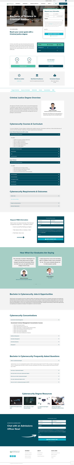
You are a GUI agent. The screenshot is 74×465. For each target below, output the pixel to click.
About (49, 3)
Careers (40, 90)
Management (13, 344)
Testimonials (34, 90)
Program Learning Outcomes (16, 203)
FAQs (53, 90)
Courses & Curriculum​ (25, 90)
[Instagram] (15, 456)
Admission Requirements (15, 206)
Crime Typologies (14, 174)
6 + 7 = (46, 29)
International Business (14, 341)
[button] (35, 134)
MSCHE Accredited (19, 79)
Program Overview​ (15, 90)
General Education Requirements (16, 134)
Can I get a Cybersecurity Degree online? (18, 379)
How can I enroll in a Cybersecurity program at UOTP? (20, 382)
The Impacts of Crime (14, 179)
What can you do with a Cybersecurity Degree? (19, 376)
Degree (46, 18)
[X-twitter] (10, 456)
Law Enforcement (14, 156)
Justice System (13, 151)
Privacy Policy (54, 430)
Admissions (25, 3)
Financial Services (34, 3)
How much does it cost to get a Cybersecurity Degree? (20, 373)
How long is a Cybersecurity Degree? (17, 370)
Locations (43, 3)
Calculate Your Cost (51, 61)
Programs (18, 3)
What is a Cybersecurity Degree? (16, 360)
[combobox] (55, 16)
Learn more (19, 81)
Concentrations (47, 90)
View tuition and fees (15, 199)
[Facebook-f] (13, 456)
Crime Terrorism (13, 184)
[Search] (66, 0)
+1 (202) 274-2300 (43, 232)
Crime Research (13, 181)
